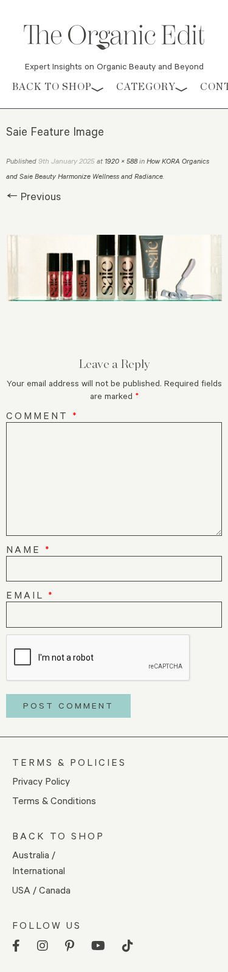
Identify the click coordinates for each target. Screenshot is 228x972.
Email (30, 594)
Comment (42, 415)
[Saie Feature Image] (114, 268)
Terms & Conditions (54, 800)
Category (146, 86)
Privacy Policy (41, 780)
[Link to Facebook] (16, 946)
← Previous (33, 196)
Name (28, 549)
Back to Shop (52, 86)
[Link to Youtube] (98, 946)
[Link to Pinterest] (69, 946)
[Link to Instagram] (42, 946)
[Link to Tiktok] (127, 946)
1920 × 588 (121, 160)
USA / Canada (41, 889)
